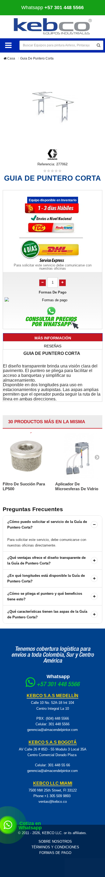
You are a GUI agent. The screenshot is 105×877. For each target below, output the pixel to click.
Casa (10, 58)
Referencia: (46, 164)
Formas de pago (55, 853)
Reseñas (52, 346)
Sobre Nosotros (55, 841)
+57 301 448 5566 (58, 685)
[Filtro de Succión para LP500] (26, 456)
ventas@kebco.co (52, 802)
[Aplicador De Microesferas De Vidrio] (78, 456)
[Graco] (52, 154)
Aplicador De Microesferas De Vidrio (76, 486)
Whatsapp (52, 7)
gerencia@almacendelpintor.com (52, 730)
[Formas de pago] (52, 300)
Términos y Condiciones (55, 847)
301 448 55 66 (59, 765)
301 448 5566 (58, 724)
